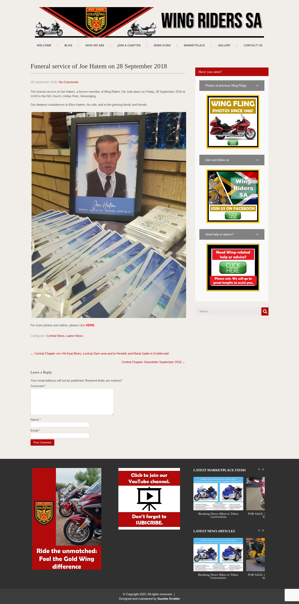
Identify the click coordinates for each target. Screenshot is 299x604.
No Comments (69, 82)
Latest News (74, 335)
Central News (56, 335)
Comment (38, 386)
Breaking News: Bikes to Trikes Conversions (219, 515)
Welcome (44, 45)
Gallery (224, 45)
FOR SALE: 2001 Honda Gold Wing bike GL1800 (218, 576)
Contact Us (253, 45)
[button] (231, 85)
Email (35, 430)
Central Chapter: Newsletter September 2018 (153, 362)
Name (36, 419)
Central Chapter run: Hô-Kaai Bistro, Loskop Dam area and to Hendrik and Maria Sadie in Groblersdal (100, 353)
